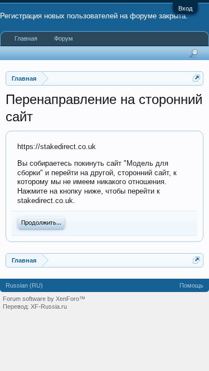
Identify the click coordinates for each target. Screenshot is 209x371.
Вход (185, 8)
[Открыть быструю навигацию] (196, 78)
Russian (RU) (24, 285)
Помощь (191, 285)
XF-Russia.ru (49, 306)
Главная (25, 38)
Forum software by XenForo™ (44, 298)
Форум (63, 38)
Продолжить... (41, 223)
